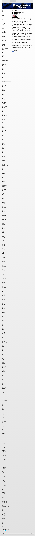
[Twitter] (5, 530)
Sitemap (6, 533)
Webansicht (32, 533)
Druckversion (3, 533)
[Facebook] (4, 530)
